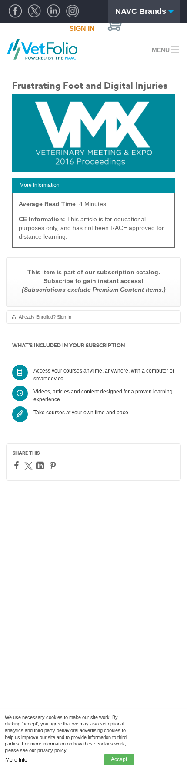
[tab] (93, 185)
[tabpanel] (93, 223)
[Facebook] (18, 465)
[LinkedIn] (41, 465)
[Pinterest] (54, 465)
